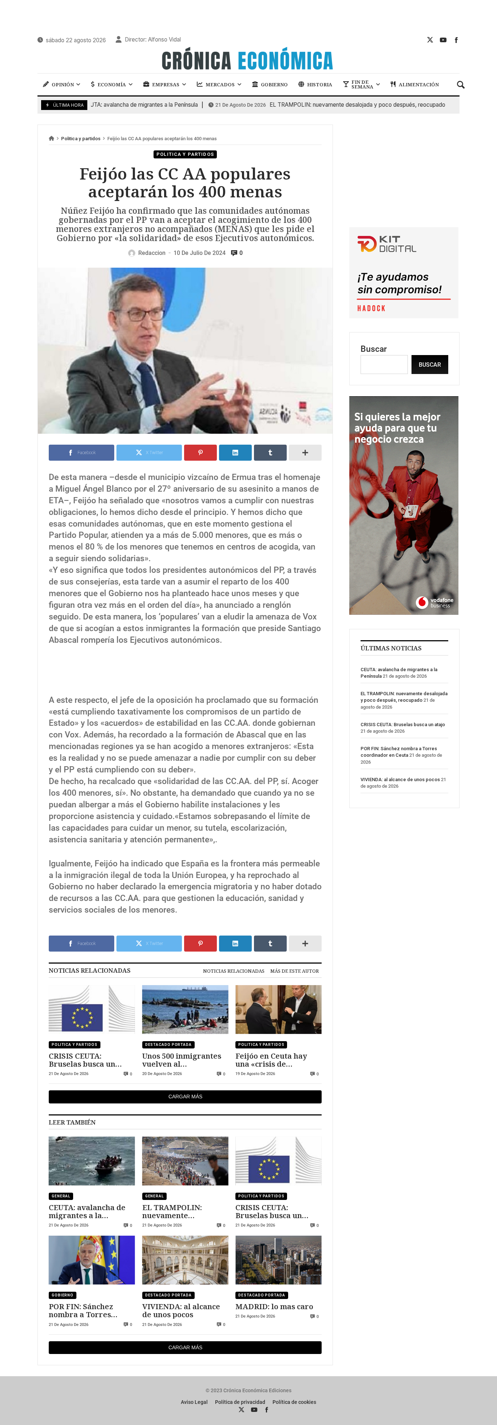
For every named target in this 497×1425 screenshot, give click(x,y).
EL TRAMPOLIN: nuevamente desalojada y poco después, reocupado (315, 105)
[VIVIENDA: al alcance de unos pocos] (185, 1260)
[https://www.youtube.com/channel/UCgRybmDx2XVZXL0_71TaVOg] (443, 40)
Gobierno (62, 1295)
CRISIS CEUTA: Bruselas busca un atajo (82, 1060)
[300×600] (403, 612)
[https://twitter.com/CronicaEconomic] (430, 40)
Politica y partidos (80, 138)
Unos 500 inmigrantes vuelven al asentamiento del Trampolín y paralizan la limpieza (183, 1060)
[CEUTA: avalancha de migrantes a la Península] (92, 1161)
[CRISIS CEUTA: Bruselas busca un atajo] (92, 1009)
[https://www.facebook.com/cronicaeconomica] (456, 40)
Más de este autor (294, 971)
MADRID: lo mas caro (274, 1306)
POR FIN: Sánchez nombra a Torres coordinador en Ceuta (88, 1310)
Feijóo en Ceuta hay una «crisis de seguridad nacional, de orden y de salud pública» (277, 1060)
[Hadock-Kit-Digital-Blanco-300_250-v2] (403, 315)
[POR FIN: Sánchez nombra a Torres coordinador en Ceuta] (92, 1260)
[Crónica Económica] (248, 59)
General (61, 1196)
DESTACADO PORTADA (168, 1045)
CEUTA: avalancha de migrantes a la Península (98, 105)
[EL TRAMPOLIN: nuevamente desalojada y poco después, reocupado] (185, 1161)
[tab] (233, 970)
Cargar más (185, 1096)
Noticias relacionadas (234, 971)
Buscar (374, 349)
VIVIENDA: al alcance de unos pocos (181, 1310)
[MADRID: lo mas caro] (278, 1260)
